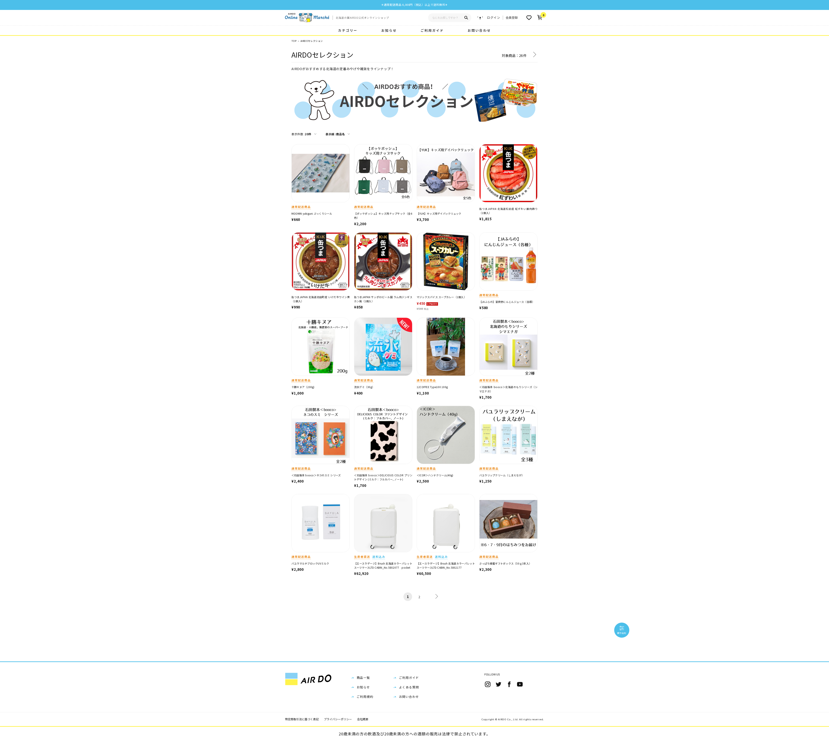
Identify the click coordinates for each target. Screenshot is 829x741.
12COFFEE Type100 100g (432, 387)
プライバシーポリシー (338, 719)
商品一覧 (363, 677)
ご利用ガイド (432, 30)
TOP (293, 40)
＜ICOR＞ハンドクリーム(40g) (435, 475)
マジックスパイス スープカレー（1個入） (441, 297)
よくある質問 (409, 687)
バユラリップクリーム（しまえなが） (501, 475)
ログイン (493, 18)
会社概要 (362, 719)
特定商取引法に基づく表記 (302, 719)
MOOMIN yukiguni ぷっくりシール (311, 213)
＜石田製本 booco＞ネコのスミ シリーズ (316, 475)
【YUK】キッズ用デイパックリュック (439, 213)
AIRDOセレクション (312, 40)
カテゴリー (348, 30)
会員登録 (512, 17)
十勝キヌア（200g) (303, 387)
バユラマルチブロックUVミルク (310, 563)
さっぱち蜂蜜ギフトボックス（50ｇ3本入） (505, 563)
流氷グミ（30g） (364, 387)
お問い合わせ (479, 30)
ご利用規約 (365, 696)
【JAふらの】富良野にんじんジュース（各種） (507, 302)
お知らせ (389, 30)
